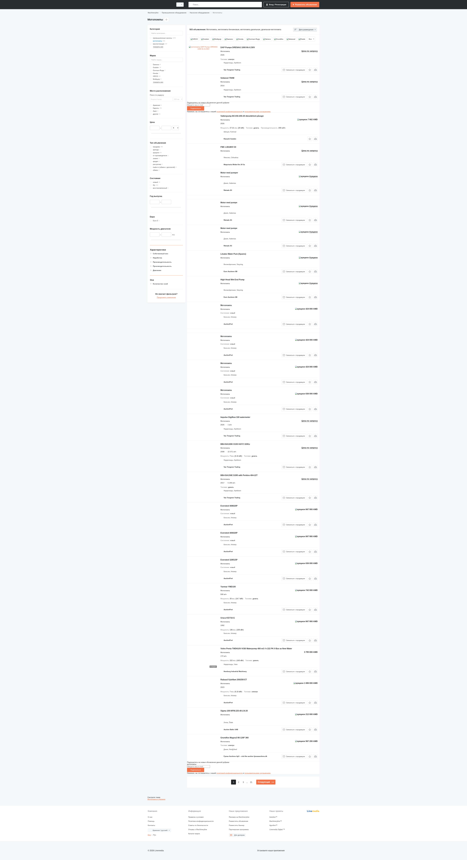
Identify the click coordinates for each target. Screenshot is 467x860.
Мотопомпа (226, 305)
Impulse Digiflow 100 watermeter (235, 417)
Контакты (151, 825)
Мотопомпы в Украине (156, 799)
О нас (150, 817)
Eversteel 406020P (229, 533)
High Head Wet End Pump (232, 280)
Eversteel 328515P (229, 560)
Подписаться (195, 108)
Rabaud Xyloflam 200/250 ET (233, 680)
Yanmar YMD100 (228, 587)
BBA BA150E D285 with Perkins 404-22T (239, 475)
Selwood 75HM (227, 78)
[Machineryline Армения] (160, 5)
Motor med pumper (229, 173)
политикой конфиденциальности (230, 112)
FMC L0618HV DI (228, 147)
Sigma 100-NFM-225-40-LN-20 (234, 711)
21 (251, 782)
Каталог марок (194, 834)
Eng (149, 835)
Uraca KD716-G (227, 618)
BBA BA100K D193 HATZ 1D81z (235, 444)
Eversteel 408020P (229, 506)
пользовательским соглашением (257, 112)
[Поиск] (190, 4)
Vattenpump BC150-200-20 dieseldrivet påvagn (242, 116)
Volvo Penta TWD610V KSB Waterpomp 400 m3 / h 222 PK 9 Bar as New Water (256, 649)
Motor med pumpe (228, 203)
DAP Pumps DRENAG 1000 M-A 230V (237, 47)
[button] (309, 70)
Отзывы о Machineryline (197, 829)
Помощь (151, 821)
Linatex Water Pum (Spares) (233, 254)
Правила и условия (196, 817)
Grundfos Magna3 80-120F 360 (234, 738)
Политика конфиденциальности (201, 821)
